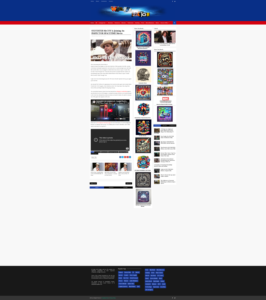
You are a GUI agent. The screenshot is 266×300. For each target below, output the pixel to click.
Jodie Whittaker (134, 281)
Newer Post (93, 183)
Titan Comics (159, 272)
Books (120, 278)
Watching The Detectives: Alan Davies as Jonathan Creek (165, 44)
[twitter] (175, 1)
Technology (148, 287)
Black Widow (132, 286)
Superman (156, 287)
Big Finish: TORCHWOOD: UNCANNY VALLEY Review (167, 142)
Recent (165, 125)
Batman (126, 281)
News (157, 22)
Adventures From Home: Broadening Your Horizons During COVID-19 (168, 160)
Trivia (152, 272)
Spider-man (131, 283)
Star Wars (153, 275)
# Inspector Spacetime (113, 152)
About (97, 1)
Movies (124, 22)
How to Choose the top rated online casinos (168, 175)
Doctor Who (164, 22)
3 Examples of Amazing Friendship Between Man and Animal (163, 165)
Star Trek (126, 278)
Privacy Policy (112, 298)
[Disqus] (111, 207)
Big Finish (152, 270)
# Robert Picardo (122, 152)
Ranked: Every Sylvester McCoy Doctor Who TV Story (124, 174)
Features (117, 22)
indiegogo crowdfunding (121, 91)
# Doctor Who (104, 152)
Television (130, 22)
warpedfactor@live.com (96, 284)
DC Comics (160, 275)
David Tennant (134, 278)
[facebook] (172, 1)
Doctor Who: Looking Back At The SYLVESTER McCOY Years (97, 174)
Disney (120, 281)
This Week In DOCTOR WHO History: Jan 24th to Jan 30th (168, 148)
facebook (111, 187)
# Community (97, 152)
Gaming (137, 22)
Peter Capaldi (133, 275)
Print (142, 22)
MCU (159, 284)
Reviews (110, 22)
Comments (104, 1)
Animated (147, 284)
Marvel (147, 275)
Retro (160, 278)
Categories (102, 22)
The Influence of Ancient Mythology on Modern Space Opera (168, 182)
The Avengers (149, 289)
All (96, 22)
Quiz (138, 286)
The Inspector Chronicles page (104, 122)
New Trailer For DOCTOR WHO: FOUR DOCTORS (167, 137)
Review (120, 275)
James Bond (148, 281)
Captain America (123, 286)
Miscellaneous (150, 22)
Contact (111, 1)
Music (147, 278)
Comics (126, 275)
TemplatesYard (105, 298)
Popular (157, 125)
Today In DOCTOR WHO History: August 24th (167, 170)
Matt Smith (156, 281)
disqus (96, 187)
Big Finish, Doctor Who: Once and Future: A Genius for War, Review (111, 174)
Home (92, 1)
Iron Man (163, 287)
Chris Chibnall (122, 283)
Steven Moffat (153, 278)
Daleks (162, 281)
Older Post (128, 183)
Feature (121, 272)
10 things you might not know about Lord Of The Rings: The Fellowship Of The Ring (163, 131)
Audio (163, 284)
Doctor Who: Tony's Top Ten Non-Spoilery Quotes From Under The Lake (168, 154)
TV (133, 272)
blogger (125, 187)
